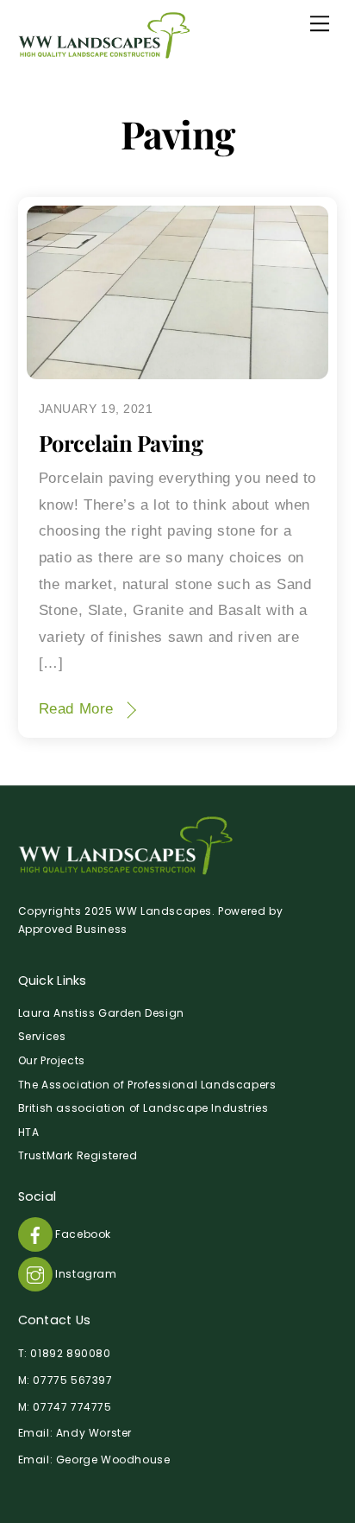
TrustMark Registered (78, 1155)
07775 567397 (72, 1380)
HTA (29, 1132)
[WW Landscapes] (104, 51)
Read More (76, 709)
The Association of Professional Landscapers (147, 1084)
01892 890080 (70, 1353)
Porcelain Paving (121, 442)
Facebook (82, 1234)
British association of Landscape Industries (143, 1108)
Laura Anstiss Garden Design (101, 1013)
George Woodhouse (113, 1459)
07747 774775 (72, 1406)
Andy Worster (94, 1432)
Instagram (85, 1273)
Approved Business (73, 929)
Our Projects (51, 1060)
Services (42, 1036)
